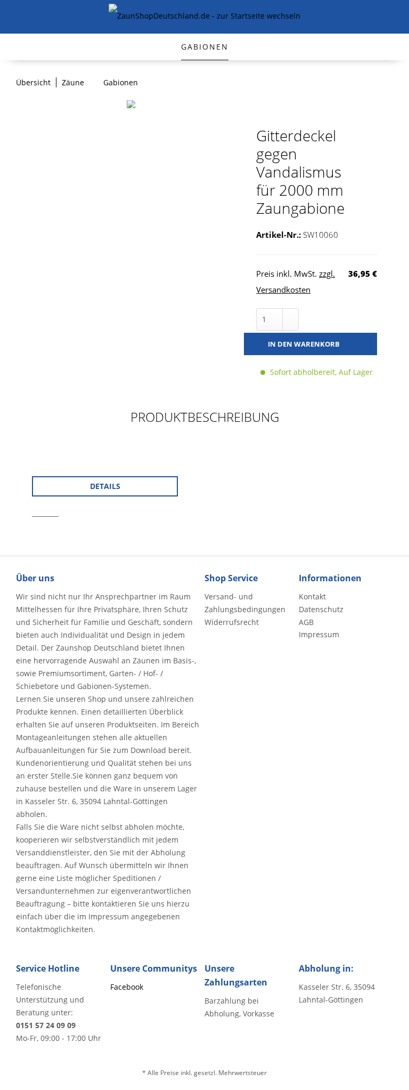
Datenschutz (321, 609)
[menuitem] (14, 17)
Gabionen (204, 47)
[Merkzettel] (351, 17)
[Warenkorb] (394, 17)
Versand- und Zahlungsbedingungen (244, 602)
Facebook (126, 987)
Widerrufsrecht (231, 622)
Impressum (319, 634)
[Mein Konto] (372, 17)
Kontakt (312, 596)
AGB (306, 622)
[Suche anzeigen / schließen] (330, 17)
